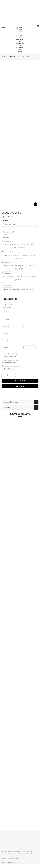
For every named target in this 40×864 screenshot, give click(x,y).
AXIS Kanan (6, 326)
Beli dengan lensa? (8, 232)
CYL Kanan (6, 319)
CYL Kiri (5, 340)
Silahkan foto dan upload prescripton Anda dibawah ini (10, 362)
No (11, 234)
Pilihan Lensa (6, 237)
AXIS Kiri (5, 347)
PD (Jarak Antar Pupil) (10, 355)
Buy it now (20, 386)
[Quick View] (36, 454)
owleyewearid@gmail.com (10, 858)
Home (3, 56)
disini (14, 356)
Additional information (11, 402)
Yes (5, 234)
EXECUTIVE (11, 56)
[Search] (33, 27)
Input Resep (8, 304)
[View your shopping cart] (37, 27)
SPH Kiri (5, 333)
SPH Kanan (6, 312)
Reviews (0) (7, 407)
